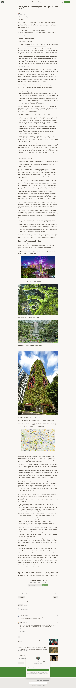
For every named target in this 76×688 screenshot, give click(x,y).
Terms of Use (43, 672)
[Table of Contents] (1, 344)
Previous (22, 597)
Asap (21, 622)
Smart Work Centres (25, 521)
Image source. (37, 281)
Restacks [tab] (25, 605)
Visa (39, 251)
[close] (49, 657)
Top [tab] (19, 636)
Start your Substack (35, 682)
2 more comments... (21, 631)
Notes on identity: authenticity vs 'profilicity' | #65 (30, 640)
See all (20, 663)
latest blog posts (52, 575)
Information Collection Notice (38, 673)
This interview (21, 456)
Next (55, 597)
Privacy (38, 680)
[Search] (60, 2)
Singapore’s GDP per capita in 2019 (42, 527)
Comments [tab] (20, 605)
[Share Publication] (62, 2)
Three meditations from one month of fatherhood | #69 (32, 647)
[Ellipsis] (58, 615)
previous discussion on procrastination (36, 46)
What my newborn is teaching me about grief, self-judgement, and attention (32, 649)
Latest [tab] (22, 636)
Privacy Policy (46, 673)
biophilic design (22, 485)
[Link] (16, 39)
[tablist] (22, 605)
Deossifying (20, 641)
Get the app (43, 682)
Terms (41, 680)
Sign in (72, 2)
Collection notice (46, 680)
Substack (32, 685)
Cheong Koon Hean (32, 456)
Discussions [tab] (26, 636)
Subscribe (67, 2)
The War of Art (43, 198)
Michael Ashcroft (23, 13)
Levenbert (22, 615)
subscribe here (36, 575)
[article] (38, 642)
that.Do (41, 626)
